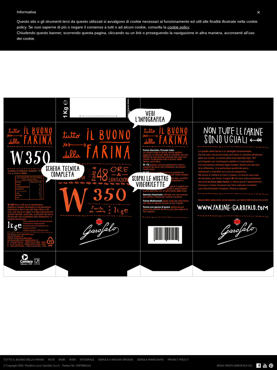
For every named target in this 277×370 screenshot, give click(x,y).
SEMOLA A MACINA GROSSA (115, 359)
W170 (51, 359)
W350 (72, 359)
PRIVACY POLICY (178, 359)
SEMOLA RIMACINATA (150, 359)
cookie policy (178, 27)
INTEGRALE (87, 359)
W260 (62, 359)
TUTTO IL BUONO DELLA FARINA (24, 359)
